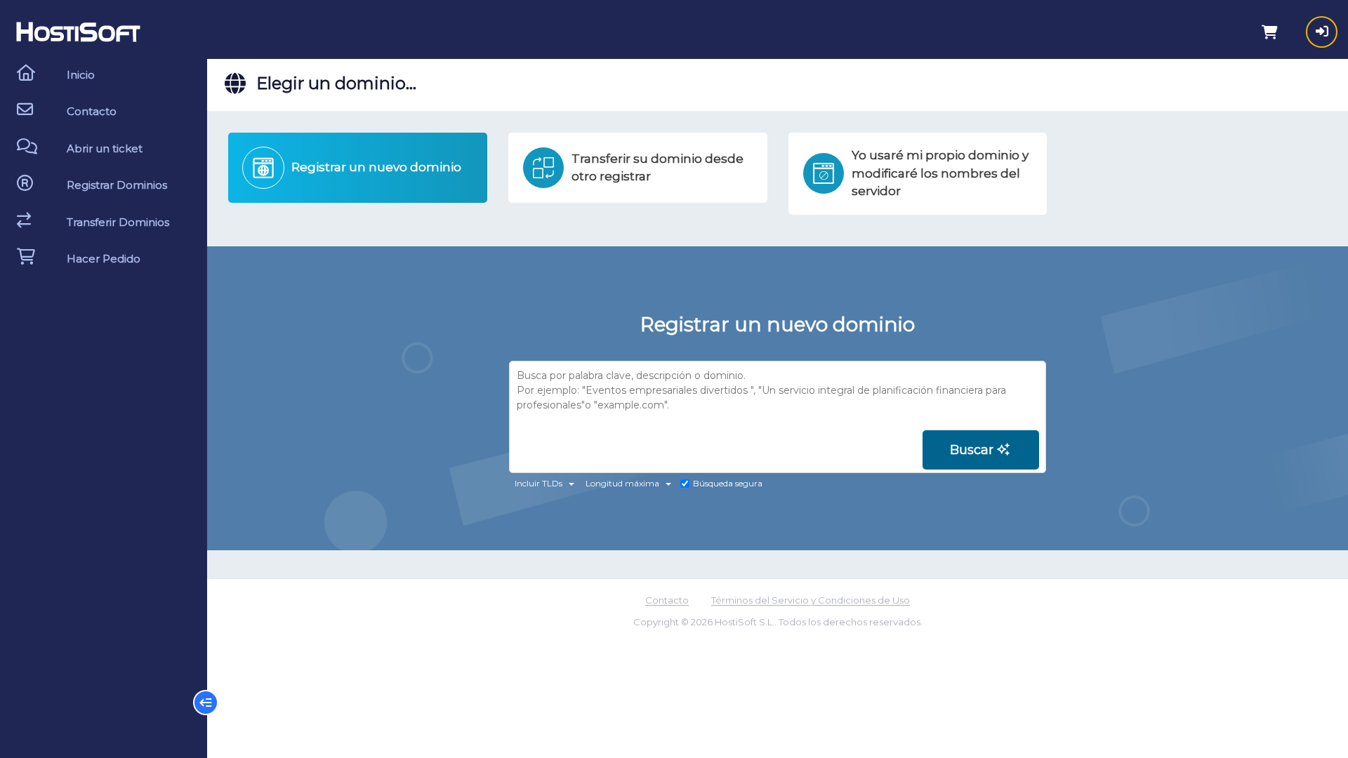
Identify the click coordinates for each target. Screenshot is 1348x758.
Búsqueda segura (727, 483)
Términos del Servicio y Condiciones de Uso (810, 600)
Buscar (973, 450)
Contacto (667, 600)
